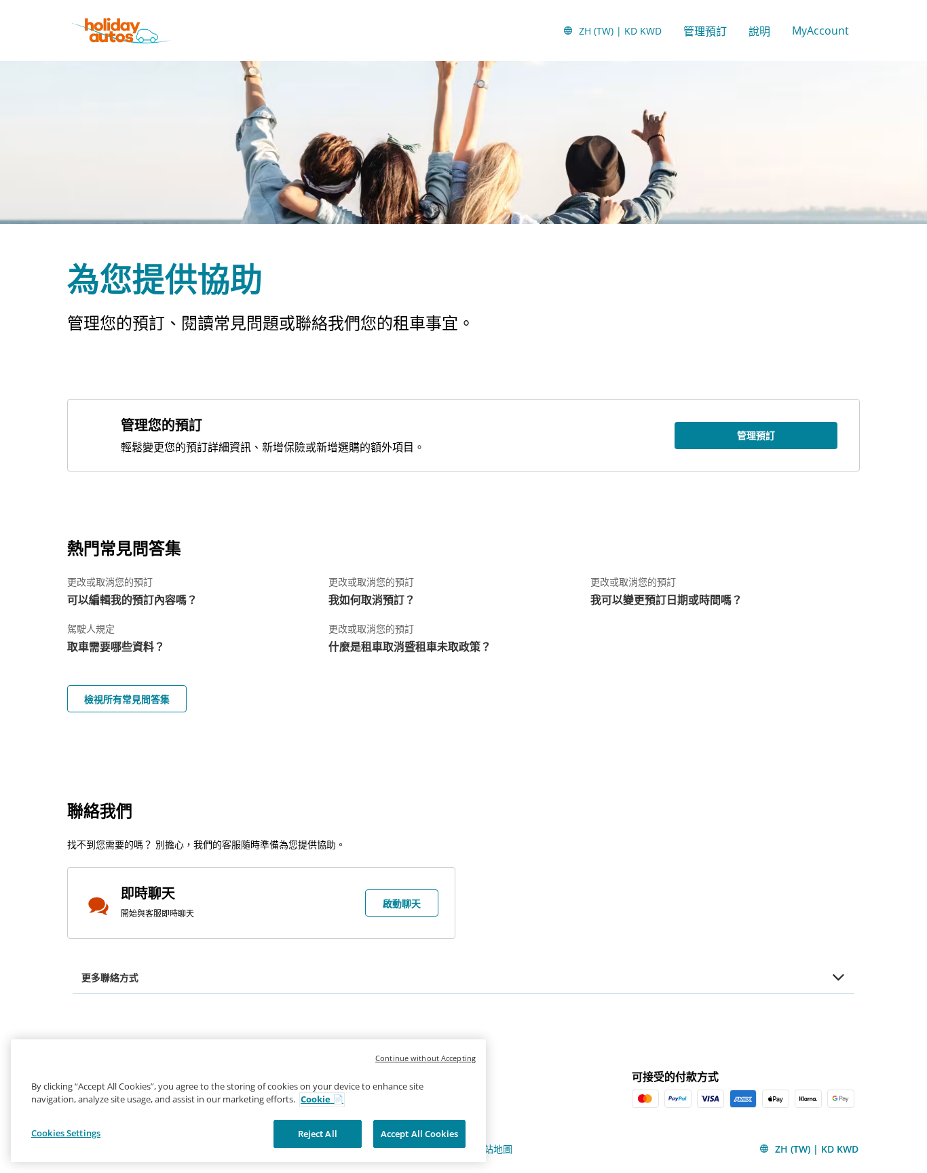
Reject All (317, 1134)
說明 (759, 31)
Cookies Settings (65, 1133)
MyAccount (820, 30)
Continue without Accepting (425, 1058)
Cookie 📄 (322, 1100)
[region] (248, 1100)
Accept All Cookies (419, 1134)
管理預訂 (705, 31)
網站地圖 (493, 1148)
